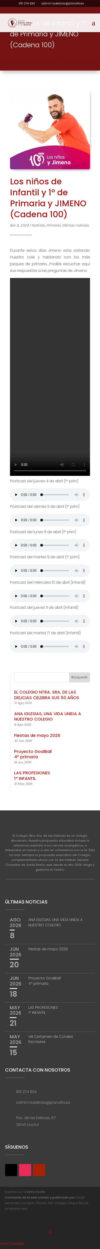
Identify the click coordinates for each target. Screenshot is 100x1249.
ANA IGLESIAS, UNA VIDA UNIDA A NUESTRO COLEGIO (47, 716)
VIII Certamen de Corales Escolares (50, 1039)
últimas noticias (75, 225)
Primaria (53, 225)
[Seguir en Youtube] (39, 1170)
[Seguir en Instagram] (25, 1170)
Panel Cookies (12, 1243)
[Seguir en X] (11, 1170)
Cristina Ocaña (34, 1192)
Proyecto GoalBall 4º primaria (33, 754)
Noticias (38, 225)
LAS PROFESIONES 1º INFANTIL (32, 775)
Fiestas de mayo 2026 (37, 735)
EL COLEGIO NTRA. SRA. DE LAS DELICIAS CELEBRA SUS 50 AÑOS (46, 694)
